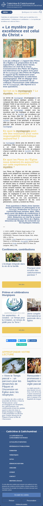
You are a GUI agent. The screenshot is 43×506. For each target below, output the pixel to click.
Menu (5, 12)
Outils (11, 459)
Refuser (11, 500)
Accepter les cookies (21, 495)
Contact (12, 476)
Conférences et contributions (20, 19)
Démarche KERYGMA (16, 463)
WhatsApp (22, 344)
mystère (8, 93)
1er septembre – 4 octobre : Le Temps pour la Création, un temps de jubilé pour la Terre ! (13, 318)
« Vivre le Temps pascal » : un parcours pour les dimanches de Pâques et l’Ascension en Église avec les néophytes (11, 385)
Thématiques (13, 455)
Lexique (12, 472)
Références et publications (19, 446)
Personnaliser (31, 500)
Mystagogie (24, 241)
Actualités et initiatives (18, 442)
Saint (14, 239)
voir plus (21, 330)
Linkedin (33, 340)
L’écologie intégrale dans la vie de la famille (13, 265)
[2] (24, 118)
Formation (13, 450)
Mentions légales (15, 481)
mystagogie (13, 73)
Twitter (22, 340)
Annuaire (12, 468)
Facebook (12, 340)
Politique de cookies (21, 504)
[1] (35, 98)
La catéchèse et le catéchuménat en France (18, 437)
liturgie (15, 243)
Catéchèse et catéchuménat (9, 17)
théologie (13, 210)
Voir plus (21, 284)
